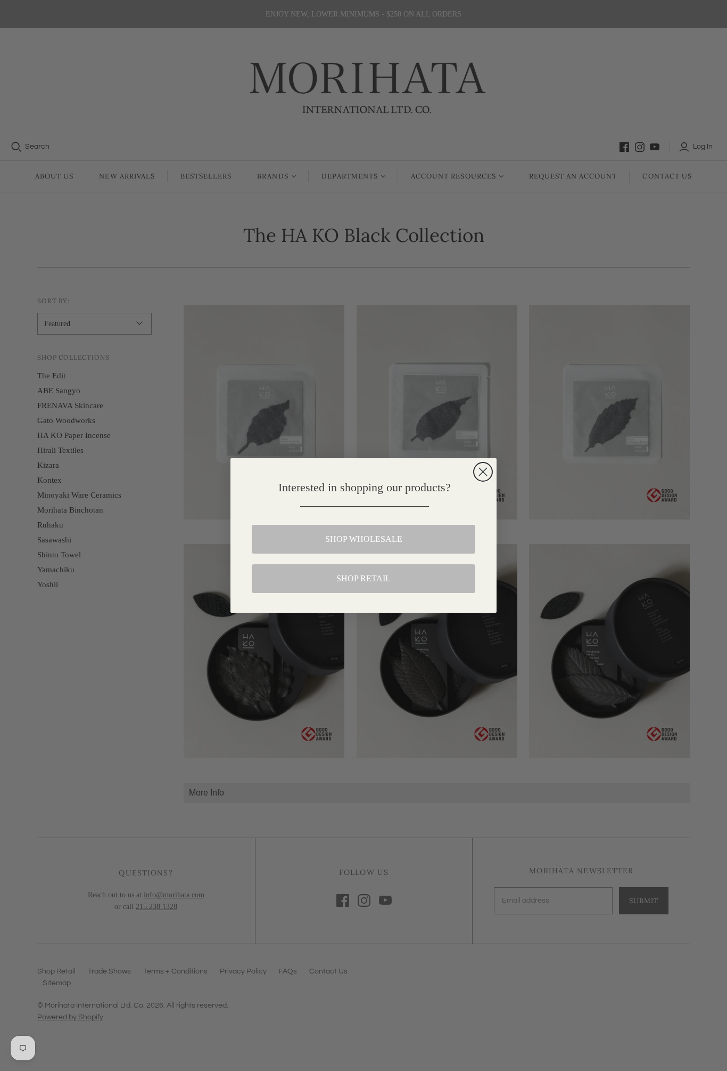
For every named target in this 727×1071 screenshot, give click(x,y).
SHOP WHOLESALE (363, 538)
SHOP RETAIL (363, 578)
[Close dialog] (483, 472)
